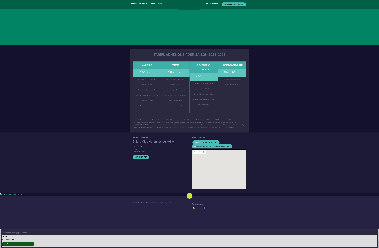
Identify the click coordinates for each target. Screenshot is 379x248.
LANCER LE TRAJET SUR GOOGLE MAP (217, 146)
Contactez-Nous (212, 3)
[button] (18, 244)
